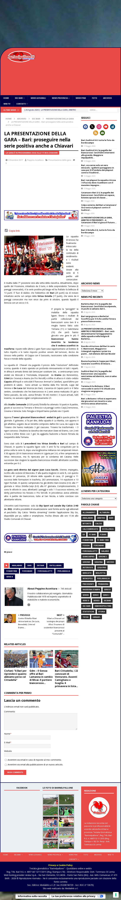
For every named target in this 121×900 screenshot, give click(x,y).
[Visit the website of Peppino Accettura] (28, 604)
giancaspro (88, 556)
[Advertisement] (60, 23)
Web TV (7, 104)
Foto (94, 98)
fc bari (92, 534)
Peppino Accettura (35, 160)
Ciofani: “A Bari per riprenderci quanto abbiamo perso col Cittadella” (15, 675)
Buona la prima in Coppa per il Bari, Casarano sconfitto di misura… (98, 362)
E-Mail (7, 742)
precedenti (88, 584)
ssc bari (86, 606)
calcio (98, 523)
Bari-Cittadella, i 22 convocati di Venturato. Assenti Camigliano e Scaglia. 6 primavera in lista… (66, 678)
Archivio (107, 98)
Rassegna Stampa (91, 589)
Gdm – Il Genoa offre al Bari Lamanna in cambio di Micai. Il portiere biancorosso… (41, 677)
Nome (7, 733)
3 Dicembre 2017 (15, 160)
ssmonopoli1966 (103, 606)
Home (6, 98)
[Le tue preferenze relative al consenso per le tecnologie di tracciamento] (116, 895)
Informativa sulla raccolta (32, 896)
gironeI (86, 562)
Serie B (9, 576)
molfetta (100, 573)
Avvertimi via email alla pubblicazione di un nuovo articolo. (35, 764)
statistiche (88, 611)
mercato (87, 573)
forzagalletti (45, 571)
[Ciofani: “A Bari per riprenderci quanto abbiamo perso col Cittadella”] (16, 659)
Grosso (110, 562)
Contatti (21, 104)
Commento (9, 711)
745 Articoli (66, 588)
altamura (104, 512)
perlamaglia (64, 571)
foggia (86, 545)
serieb (86, 595)
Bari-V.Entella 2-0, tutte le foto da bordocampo (98, 231)
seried (96, 600)
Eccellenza (108, 529)
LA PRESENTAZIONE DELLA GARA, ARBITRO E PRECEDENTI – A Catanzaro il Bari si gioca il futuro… (98, 220)
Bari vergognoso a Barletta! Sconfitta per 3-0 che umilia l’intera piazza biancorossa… (98, 319)
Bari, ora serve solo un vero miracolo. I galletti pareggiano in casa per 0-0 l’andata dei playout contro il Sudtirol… (97, 169)
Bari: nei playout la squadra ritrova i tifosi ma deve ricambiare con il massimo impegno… (98, 182)
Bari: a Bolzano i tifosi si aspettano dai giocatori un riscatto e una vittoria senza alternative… (98, 401)
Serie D (86, 600)
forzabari (27, 571)
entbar (40, 565)
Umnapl (96, 617)
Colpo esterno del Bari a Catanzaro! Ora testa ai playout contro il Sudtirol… (98, 207)
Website (8, 751)
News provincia (60, 98)
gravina (98, 562)
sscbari (107, 600)
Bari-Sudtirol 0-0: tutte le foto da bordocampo (97, 141)
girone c (103, 556)
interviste (88, 567)
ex (84, 534)
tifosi (86, 617)
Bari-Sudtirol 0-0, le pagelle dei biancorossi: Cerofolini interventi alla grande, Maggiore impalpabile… (98, 154)
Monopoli (88, 578)
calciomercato (90, 529)
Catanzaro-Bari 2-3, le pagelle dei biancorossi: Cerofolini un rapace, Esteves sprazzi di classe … (98, 195)
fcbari (103, 534)
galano (105, 551)
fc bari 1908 (103, 540)
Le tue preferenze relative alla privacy (73, 896)
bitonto (87, 523)
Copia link (14, 230)
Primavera (103, 584)
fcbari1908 (11, 571)
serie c (106, 595)
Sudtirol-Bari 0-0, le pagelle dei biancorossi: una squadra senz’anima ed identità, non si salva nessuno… (99, 375)
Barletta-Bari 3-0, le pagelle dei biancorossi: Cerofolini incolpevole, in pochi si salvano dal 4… (98, 306)
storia (101, 611)
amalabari (17, 565)
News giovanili (38, 98)
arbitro (101, 518)
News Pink (81, 98)
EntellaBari (55, 565)
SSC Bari (19, 98)
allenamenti (89, 512)
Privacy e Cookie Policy (60, 865)
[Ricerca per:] (103, 109)
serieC (96, 595)
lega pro (101, 567)
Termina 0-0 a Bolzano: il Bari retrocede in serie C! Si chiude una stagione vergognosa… (98, 389)
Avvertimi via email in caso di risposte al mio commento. (35, 759)
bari (29, 565)
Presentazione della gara (59, 160)
